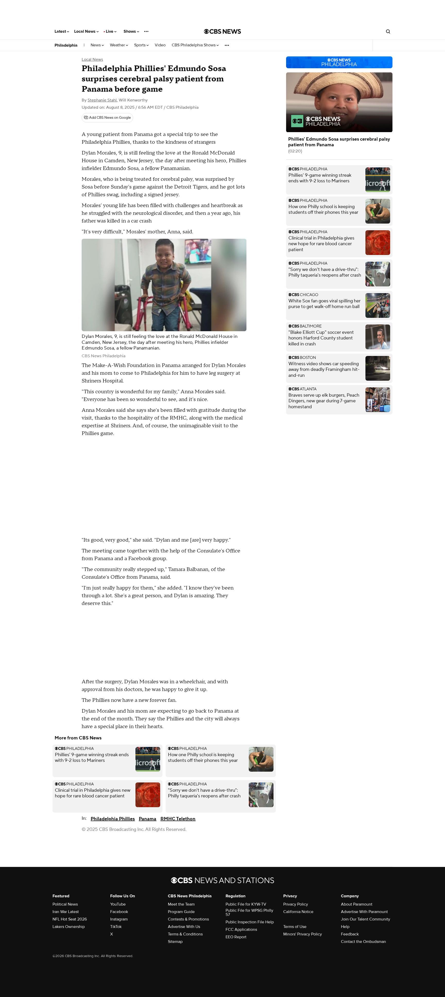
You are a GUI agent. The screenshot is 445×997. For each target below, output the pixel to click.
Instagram (119, 919)
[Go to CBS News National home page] (222, 31)
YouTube (118, 904)
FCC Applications (241, 929)
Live (110, 31)
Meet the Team (181, 904)
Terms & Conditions (185, 934)
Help (345, 927)
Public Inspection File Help (250, 922)
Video (160, 45)
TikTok (116, 927)
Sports (140, 45)
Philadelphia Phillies (113, 819)
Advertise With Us (184, 927)
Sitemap (175, 942)
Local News (85, 31)
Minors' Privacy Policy (302, 934)
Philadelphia (66, 45)
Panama (147, 819)
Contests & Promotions (188, 919)
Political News (65, 904)
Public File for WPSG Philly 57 (249, 912)
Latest (61, 31)
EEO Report (236, 937)
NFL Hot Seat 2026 (70, 919)
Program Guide (181, 912)
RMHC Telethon (177, 819)
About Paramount (356, 904)
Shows (130, 31)
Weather (118, 45)
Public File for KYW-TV (246, 904)
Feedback (350, 934)
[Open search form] (388, 31)
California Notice (298, 912)
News (96, 45)
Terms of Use (294, 927)
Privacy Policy (295, 904)
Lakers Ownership (69, 927)
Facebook (119, 912)
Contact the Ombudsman (363, 942)
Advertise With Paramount (364, 912)
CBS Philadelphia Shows (194, 45)
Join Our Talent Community (365, 919)
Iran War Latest (66, 912)
